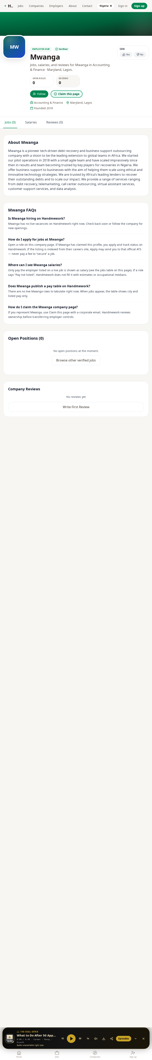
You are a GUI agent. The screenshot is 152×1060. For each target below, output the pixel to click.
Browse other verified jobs (76, 360)
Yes (128, 54)
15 (62, 1038)
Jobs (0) (10, 122)
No (141, 54)
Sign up (139, 6)
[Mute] (95, 1038)
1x (88, 1038)
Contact (87, 6)
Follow (41, 94)
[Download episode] (103, 1038)
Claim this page (68, 94)
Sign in (122, 6)
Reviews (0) (54, 122)
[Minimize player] (135, 1038)
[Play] (71, 1038)
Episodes (123, 1038)
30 (80, 1038)
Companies (36, 6)
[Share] (111, 1038)
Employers (56, 6)
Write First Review (76, 407)
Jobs (20, 6)
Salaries (31, 122)
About (73, 6)
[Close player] (143, 1038)
